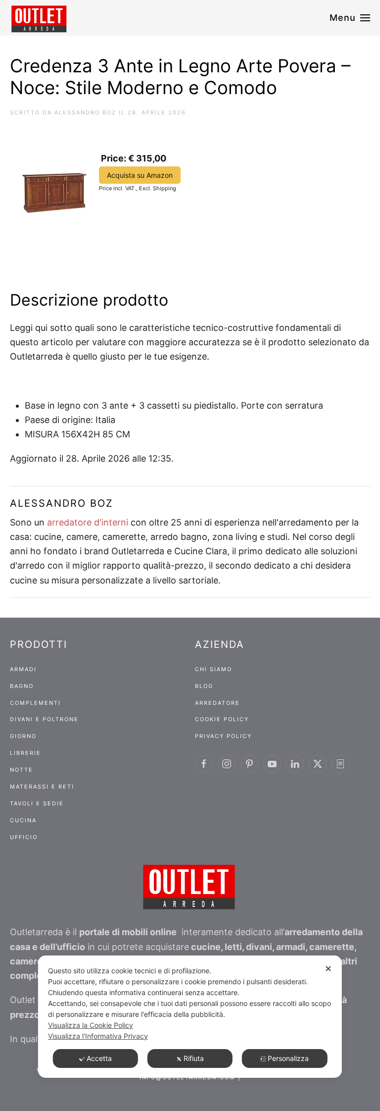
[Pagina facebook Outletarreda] (204, 764)
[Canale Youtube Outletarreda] (272, 764)
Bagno (22, 686)
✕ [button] (328, 968)
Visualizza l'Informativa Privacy (98, 1036)
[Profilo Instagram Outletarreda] (227, 764)
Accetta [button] (99, 1058)
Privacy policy (223, 736)
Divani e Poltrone (44, 719)
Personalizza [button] (288, 1058)
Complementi (35, 702)
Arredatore (217, 702)
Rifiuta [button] (194, 1058)
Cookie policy (222, 719)
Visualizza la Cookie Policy (90, 1025)
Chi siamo (213, 669)
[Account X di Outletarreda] (318, 764)
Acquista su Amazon (140, 175)
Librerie (25, 752)
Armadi (23, 669)
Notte (21, 769)
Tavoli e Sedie (37, 803)
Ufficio (24, 837)
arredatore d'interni (87, 522)
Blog (204, 686)
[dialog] (190, 1016)
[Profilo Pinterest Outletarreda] (249, 764)
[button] (350, 18)
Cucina (23, 820)
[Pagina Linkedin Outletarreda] (295, 764)
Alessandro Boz (85, 112)
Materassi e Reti (42, 786)
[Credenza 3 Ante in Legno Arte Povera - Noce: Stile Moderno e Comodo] (54, 182)
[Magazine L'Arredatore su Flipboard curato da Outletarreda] (340, 764)
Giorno (23, 736)
